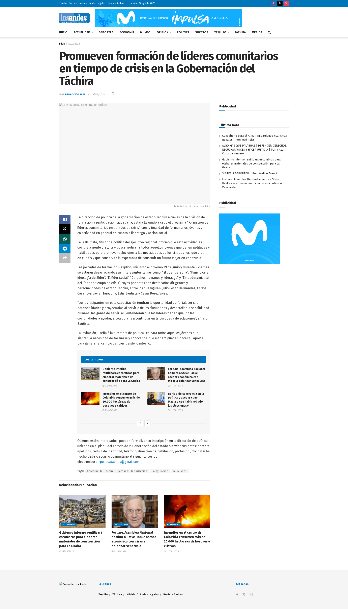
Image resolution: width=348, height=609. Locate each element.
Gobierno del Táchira (100, 471)
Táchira (73, 3)
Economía (127, 32)
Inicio (63, 32)
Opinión (163, 32)
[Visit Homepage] (74, 18)
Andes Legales (97, 3)
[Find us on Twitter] (280, 3)
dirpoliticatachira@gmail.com (118, 462)
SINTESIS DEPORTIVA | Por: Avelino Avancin (250, 173)
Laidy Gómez (160, 471)
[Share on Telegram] (64, 248)
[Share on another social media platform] (64, 258)
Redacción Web (75, 94)
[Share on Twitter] (64, 229)
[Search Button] (269, 32)
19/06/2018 (98, 94)
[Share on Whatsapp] (64, 239)
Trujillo (63, 3)
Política (183, 32)
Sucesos (201, 32)
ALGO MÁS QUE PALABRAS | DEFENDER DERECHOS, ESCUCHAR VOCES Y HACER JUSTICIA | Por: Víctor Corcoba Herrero (254, 149)
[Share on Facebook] (64, 219)
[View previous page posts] (140, 423)
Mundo (145, 32)
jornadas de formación (132, 471)
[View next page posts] (147, 423)
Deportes (106, 32)
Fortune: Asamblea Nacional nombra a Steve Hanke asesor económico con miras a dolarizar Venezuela (252, 183)
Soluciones (180, 471)
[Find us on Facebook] (273, 3)
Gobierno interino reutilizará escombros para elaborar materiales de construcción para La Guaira (251, 163)
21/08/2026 (110, 385)
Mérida (83, 3)
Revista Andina (116, 3)
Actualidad (82, 32)
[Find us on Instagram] (286, 3)
